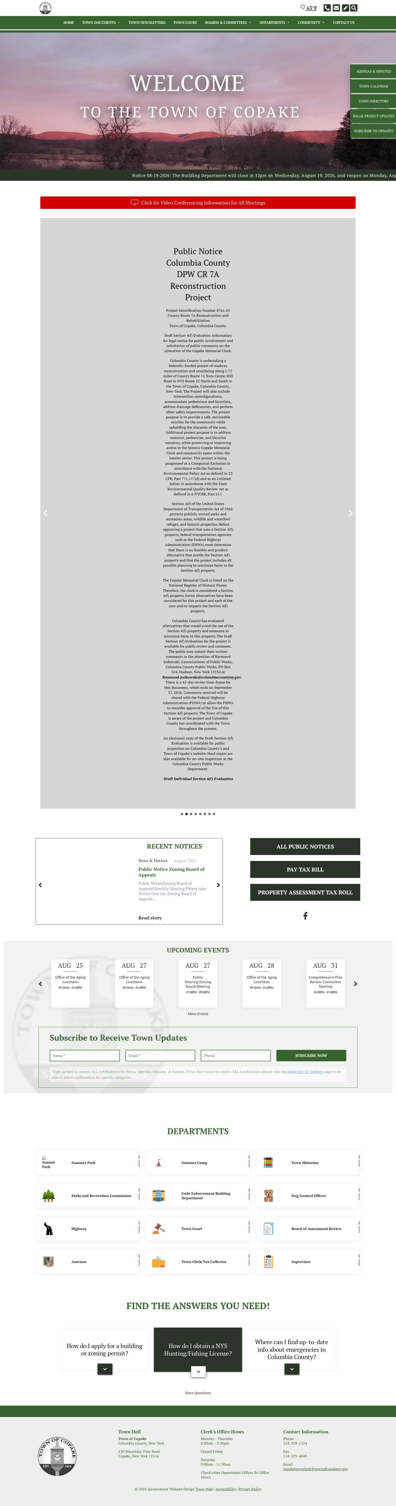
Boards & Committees (226, 22)
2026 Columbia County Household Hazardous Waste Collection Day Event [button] (196, 396)
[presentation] (40, 467)
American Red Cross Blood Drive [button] (205, 396)
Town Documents (99, 22)
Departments (272, 22)
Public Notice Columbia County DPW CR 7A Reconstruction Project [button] (186, 396)
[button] (45, 304)
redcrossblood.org (145, 320)
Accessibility (225, 1071)
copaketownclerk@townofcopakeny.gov (315, 1051)
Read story (150, 500)
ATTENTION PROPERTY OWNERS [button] (209, 396)
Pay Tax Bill (305, 451)
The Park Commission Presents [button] (200, 396)
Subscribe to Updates (305, 653)
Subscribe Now (311, 637)
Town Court (185, 22)
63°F (311, 8)
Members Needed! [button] (191, 396)
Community (309, 22)
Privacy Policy (250, 1071)
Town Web (204, 1071)
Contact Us (344, 22)
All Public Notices (305, 428)
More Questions (198, 974)
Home (68, 22)
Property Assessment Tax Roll (305, 474)
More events (198, 595)
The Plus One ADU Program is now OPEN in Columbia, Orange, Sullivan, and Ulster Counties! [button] (214, 396)
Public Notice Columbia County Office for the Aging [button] (182, 396)
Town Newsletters (147, 22)
